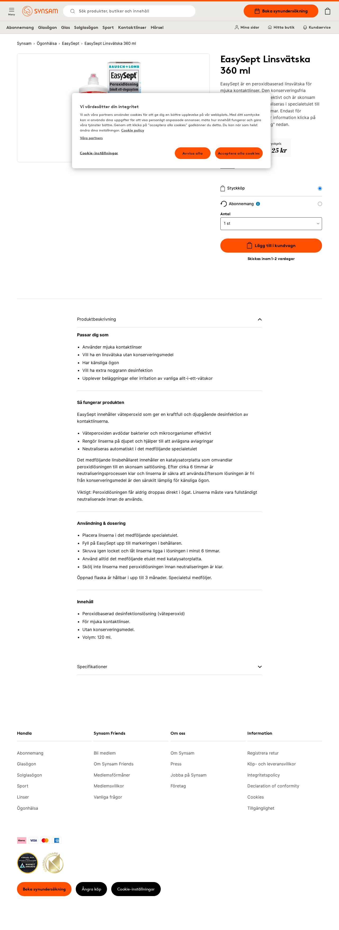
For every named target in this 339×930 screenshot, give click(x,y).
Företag (178, 785)
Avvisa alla (192, 153)
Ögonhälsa (27, 808)
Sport (108, 27)
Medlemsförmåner (112, 775)
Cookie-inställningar (136, 889)
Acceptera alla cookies (239, 153)
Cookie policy (132, 130)
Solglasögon (86, 27)
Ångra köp (91, 889)
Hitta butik (284, 27)
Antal (225, 214)
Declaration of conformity (273, 785)
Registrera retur (263, 753)
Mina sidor (249, 27)
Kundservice (320, 27)
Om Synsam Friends (113, 763)
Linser (23, 797)
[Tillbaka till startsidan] (40, 11)
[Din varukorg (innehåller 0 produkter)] (327, 11)
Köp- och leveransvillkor (271, 763)
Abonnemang (20, 27)
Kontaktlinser (132, 27)
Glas (65, 27)
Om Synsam (182, 753)
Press (176, 763)
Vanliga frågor (108, 797)
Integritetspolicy (263, 775)
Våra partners (91, 138)
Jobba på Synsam (189, 775)
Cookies (255, 797)
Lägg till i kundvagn (275, 245)
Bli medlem (105, 753)
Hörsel (157, 27)
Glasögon (47, 27)
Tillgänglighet (260, 808)
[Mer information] (258, 204)
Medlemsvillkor (109, 785)
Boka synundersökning (285, 11)
